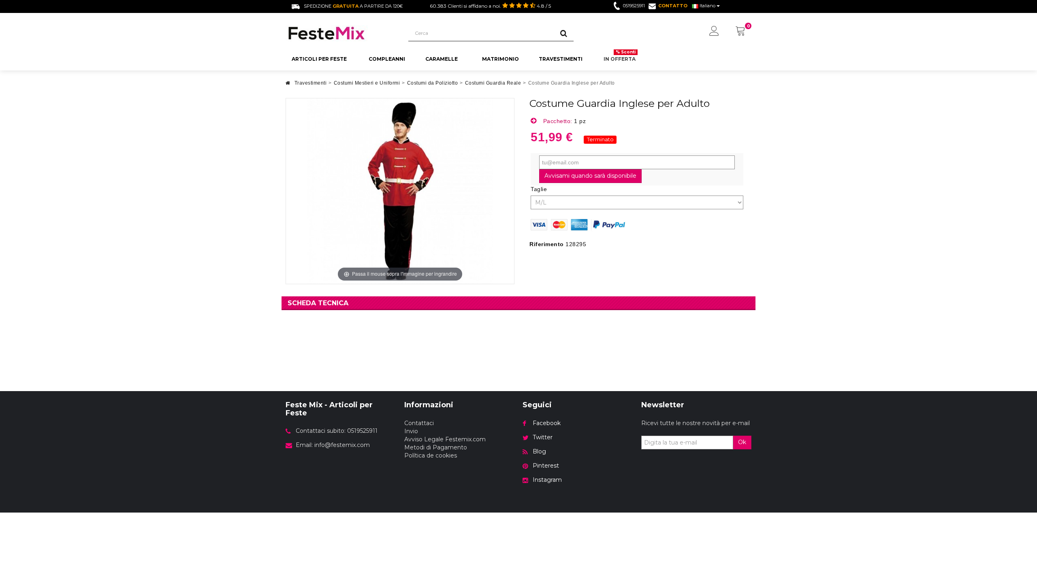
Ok (742, 442)
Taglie (540, 189)
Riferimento (546, 244)
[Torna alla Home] (288, 85)
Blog (539, 451)
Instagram (547, 479)
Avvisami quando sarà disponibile (590, 175)
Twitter (543, 437)
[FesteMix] (341, 33)
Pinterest (546, 465)
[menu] (714, 31)
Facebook (547, 423)
